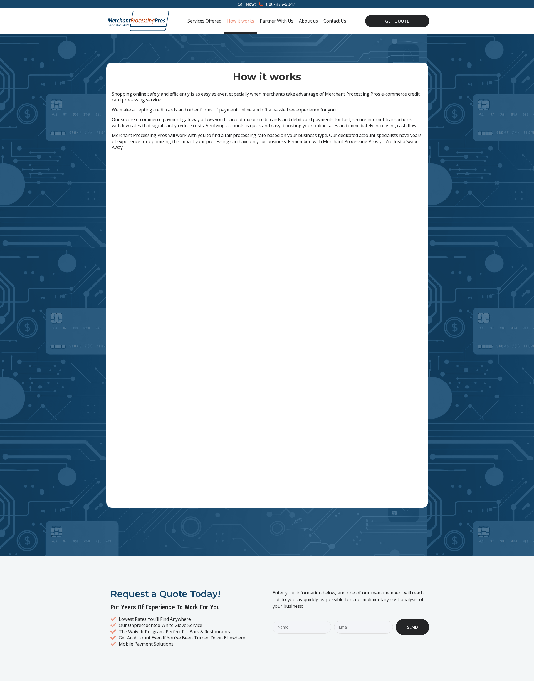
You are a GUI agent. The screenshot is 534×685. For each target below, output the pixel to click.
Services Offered (204, 21)
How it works (240, 21)
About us (308, 21)
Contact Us (334, 21)
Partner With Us (276, 21)
